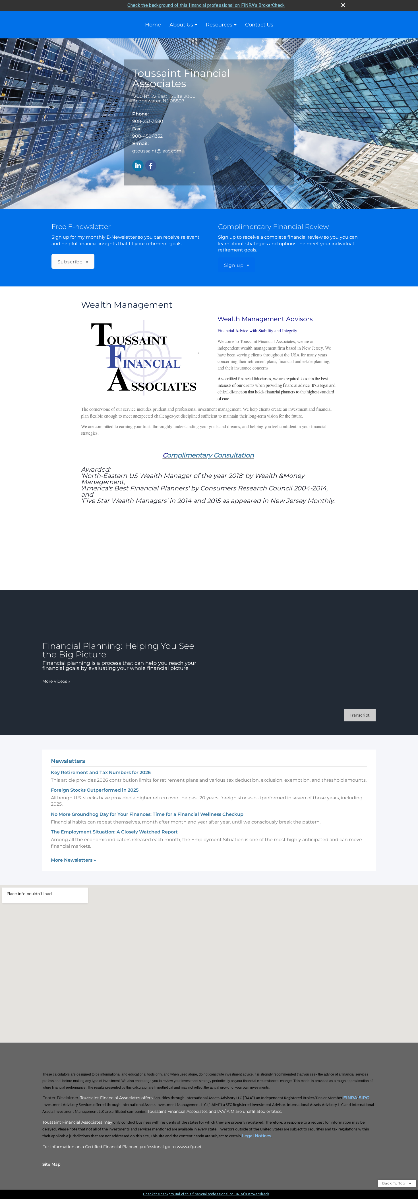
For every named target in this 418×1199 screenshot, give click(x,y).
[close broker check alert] (343, 5)
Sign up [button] (234, 265)
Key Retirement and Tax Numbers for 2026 (101, 772)
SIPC (364, 1097)
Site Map (51, 1164)
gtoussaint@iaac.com (156, 151)
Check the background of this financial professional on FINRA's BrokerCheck (206, 5)
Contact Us (259, 25)
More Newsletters (73, 860)
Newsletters (68, 761)
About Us (181, 25)
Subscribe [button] (70, 262)
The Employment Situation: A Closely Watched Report (114, 832)
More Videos (56, 681)
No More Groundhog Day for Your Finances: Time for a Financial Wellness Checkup (147, 814)
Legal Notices (256, 1135)
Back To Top (394, 1183)
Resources (219, 25)
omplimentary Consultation (210, 455)
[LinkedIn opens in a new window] (138, 166)
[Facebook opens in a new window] (150, 166)
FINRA (350, 1097)
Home (153, 25)
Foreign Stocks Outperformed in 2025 (94, 790)
